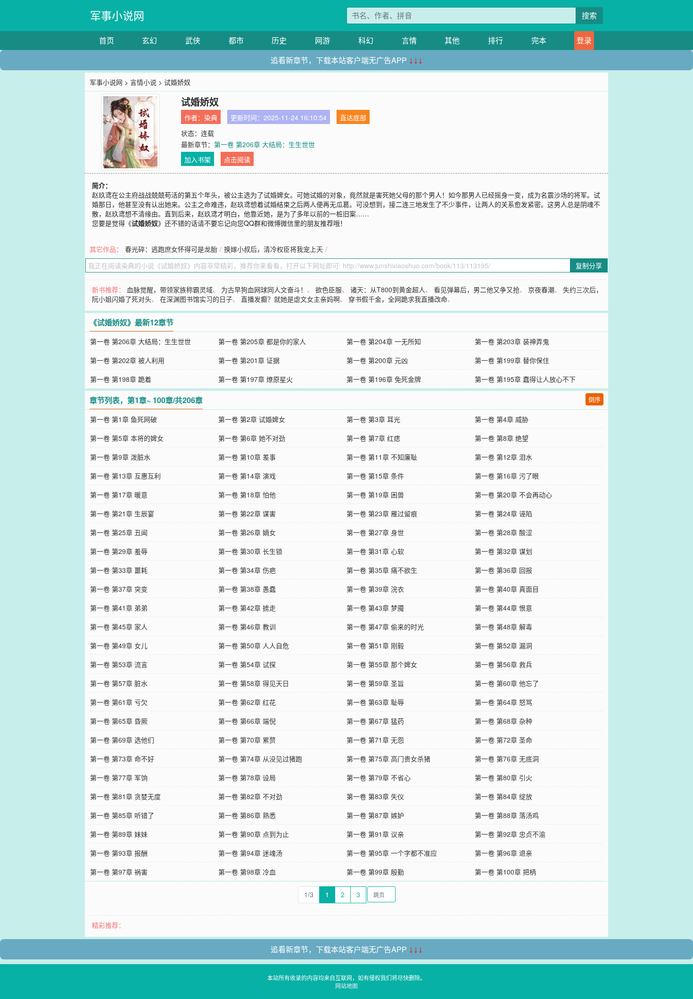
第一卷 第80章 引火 (503, 777)
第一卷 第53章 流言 (119, 664)
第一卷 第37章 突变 (119, 589)
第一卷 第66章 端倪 (247, 721)
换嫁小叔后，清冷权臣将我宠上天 (273, 249)
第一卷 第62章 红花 (247, 702)
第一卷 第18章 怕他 (247, 494)
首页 (106, 40)
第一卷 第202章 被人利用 (127, 360)
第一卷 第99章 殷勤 (375, 871)
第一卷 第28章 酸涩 (503, 532)
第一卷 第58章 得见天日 (253, 683)
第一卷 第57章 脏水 (119, 683)
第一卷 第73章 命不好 (122, 758)
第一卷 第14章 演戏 (247, 475)
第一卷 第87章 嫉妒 (375, 815)
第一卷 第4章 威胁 (501, 419)
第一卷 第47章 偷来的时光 (385, 626)
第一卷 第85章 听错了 (122, 815)
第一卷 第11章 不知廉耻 (381, 457)
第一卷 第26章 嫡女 (247, 532)
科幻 (365, 40)
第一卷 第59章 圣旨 (375, 683)
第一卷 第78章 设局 (247, 777)
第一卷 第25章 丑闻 (119, 532)
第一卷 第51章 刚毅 (375, 645)
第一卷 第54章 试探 (247, 664)
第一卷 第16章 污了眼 (507, 475)
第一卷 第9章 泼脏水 (120, 457)
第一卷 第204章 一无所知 (383, 341)
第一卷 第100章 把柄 (505, 871)
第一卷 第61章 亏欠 (119, 702)
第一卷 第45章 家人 (119, 626)
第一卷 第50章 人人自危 (253, 645)
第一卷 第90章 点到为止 (253, 834)
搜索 (589, 15)
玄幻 (149, 40)
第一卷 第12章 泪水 (503, 457)
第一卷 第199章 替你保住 (512, 360)
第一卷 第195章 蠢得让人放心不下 (525, 379)
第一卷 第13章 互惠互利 (125, 475)
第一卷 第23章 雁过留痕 (381, 513)
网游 (322, 40)
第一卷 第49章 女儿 (119, 645)
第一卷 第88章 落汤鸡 (507, 815)
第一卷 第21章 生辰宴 (122, 513)
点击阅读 (237, 159)
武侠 (192, 40)
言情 (409, 40)
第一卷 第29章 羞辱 (119, 551)
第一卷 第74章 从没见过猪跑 (260, 758)
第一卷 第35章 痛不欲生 (381, 570)
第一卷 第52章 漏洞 (503, 645)
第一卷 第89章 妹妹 (119, 834)
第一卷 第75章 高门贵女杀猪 (388, 758)
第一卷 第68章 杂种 (503, 721)
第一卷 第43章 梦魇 (375, 607)
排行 (495, 40)
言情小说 (143, 82)
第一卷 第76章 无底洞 (507, 758)
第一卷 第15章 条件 (375, 475)
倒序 (594, 399)
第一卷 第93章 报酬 (119, 853)
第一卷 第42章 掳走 (247, 607)
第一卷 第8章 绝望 (501, 438)
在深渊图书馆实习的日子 (196, 299)
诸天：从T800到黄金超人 (387, 289)
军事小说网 (117, 15)
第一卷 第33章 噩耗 (119, 570)
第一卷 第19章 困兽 (375, 494)
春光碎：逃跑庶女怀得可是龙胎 (171, 249)
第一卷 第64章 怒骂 (503, 702)
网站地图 (346, 986)
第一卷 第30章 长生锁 (250, 551)
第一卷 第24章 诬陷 (503, 513)
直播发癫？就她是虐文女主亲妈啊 (290, 299)
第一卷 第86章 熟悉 (247, 815)
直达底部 (353, 117)
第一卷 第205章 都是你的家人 (262, 341)
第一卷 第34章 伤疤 (247, 570)
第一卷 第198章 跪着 (120, 379)
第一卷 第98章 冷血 (247, 871)
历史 (279, 40)
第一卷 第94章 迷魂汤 (250, 853)
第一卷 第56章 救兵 (503, 664)
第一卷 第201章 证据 (249, 360)
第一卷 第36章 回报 (503, 570)
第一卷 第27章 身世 (375, 532)
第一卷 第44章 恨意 (503, 607)
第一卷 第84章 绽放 (503, 796)
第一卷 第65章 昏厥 (119, 721)
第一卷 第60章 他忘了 (507, 683)
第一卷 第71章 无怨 (375, 739)
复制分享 (589, 265)
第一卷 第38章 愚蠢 (247, 589)
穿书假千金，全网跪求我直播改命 (397, 299)
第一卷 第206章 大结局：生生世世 (264, 144)
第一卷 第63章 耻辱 (375, 702)
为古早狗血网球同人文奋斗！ (264, 289)
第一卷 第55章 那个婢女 (381, 664)
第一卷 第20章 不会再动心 (513, 494)
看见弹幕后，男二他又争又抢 (477, 289)
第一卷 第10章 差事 (247, 457)
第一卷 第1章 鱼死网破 (123, 419)
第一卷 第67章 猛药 (375, 721)
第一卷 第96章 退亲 (503, 853)
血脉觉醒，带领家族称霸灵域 (170, 289)
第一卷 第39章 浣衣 (375, 589)
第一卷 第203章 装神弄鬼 (512, 341)
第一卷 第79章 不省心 (378, 777)
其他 (452, 40)
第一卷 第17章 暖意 (119, 494)
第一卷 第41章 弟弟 (119, 607)
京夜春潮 (541, 289)
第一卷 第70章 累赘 (247, 739)
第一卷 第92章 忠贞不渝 (510, 834)
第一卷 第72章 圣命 (503, 739)
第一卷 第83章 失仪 (375, 796)
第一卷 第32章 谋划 (503, 551)
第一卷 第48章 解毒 (503, 626)
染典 (210, 117)
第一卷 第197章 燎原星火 (255, 379)
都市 (236, 40)
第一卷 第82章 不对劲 (250, 796)
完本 (538, 40)
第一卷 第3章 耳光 (373, 419)
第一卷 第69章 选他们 (122, 739)
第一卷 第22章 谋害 (247, 513)
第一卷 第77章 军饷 (119, 777)
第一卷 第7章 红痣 (373, 438)
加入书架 (197, 159)
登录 (584, 40)
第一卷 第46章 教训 (247, 626)
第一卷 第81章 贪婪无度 (125, 796)
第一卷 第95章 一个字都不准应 (391, 853)
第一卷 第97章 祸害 (119, 871)
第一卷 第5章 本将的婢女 (127, 438)
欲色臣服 (328, 289)
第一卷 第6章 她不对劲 (251, 438)
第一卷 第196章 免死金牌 (383, 379)
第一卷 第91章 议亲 (375, 834)
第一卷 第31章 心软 (375, 551)
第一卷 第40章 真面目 (507, 589)
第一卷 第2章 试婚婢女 (251, 419)
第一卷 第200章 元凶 (377, 360)
